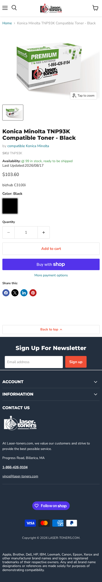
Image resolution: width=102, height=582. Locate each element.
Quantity (8, 222)
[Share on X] (15, 292)
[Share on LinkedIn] (24, 292)
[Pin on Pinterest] (33, 292)
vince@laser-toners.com (20, 476)
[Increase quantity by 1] (44, 232)
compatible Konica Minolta (28, 146)
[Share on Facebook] (5, 292)
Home (7, 23)
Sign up (76, 362)
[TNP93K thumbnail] (13, 112)
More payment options (51, 275)
